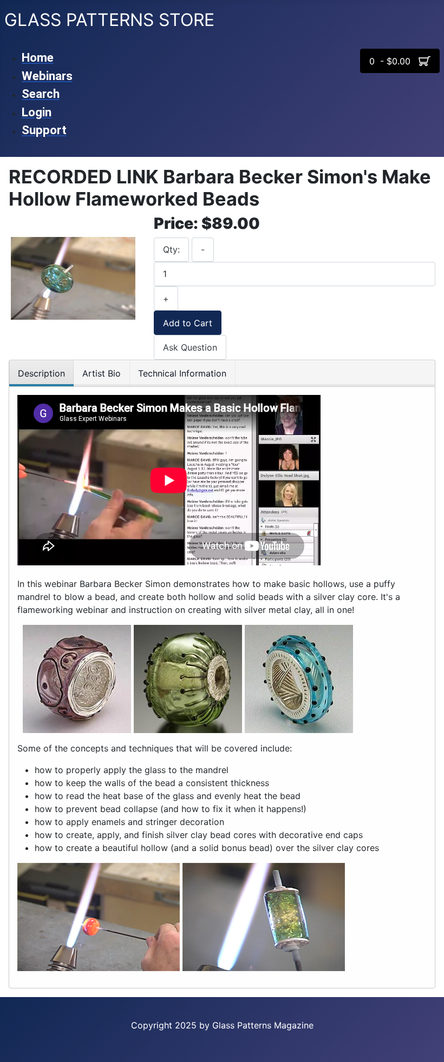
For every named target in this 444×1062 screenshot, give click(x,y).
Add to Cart (187, 323)
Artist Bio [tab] (101, 373)
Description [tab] (41, 373)
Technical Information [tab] (182, 373)
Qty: (171, 249)
